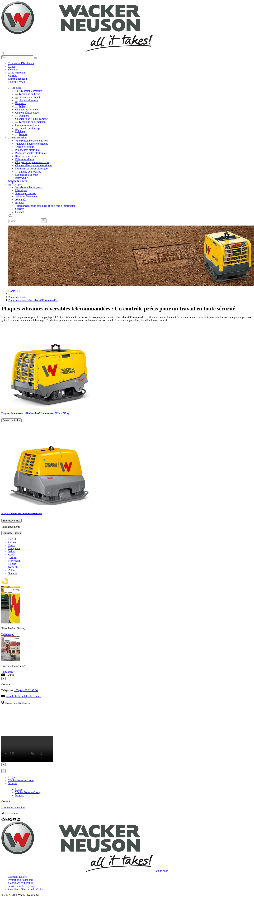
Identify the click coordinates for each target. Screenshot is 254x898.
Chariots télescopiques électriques (33, 165)
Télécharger (7, 634)
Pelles (22, 106)
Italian (11, 551)
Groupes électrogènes (27, 125)
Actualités (20, 199)
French (21, 81)
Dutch (11, 545)
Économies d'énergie (26, 174)
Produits (16, 87)
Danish (12, 563)
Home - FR (14, 290)
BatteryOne (21, 177)
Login (11, 66)
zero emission (19, 137)
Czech (11, 554)
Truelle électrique (24, 146)
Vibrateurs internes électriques (31, 143)
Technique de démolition (32, 121)
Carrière (12, 75)
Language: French (12, 533)
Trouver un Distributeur (21, 63)
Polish (11, 570)
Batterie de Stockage (30, 171)
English (12, 81)
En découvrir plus (11, 420)
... (9, 293)
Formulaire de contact (13, 807)
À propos (17, 184)
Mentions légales (17, 876)
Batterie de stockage (30, 128)
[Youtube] (15, 819)
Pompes (23, 134)
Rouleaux (20, 103)
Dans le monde (16, 72)
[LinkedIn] (18, 819)
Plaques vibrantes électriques (30, 153)
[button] (19, 78)
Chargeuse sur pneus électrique (32, 162)
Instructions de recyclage (21, 886)
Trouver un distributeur (17, 703)
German (12, 542)
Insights (19, 202)
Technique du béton (29, 93)
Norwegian (14, 560)
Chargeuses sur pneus (27, 109)
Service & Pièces (17, 180)
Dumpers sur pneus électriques (32, 168)
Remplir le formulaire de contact (23, 696)
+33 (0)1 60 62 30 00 (26, 690)
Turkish (12, 557)
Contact (12, 69)
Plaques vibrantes (28, 100)
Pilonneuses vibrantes (30, 97)
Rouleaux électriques (26, 156)
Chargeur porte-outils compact (31, 118)
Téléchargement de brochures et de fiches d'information (45, 205)
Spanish (12, 573)
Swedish (13, 566)
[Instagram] (7, 819)
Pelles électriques (24, 159)
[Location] (3, 819)
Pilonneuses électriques (27, 149)
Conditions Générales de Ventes (25, 889)
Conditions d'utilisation (20, 882)
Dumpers (24, 115)
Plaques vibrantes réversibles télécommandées (33, 300)
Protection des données (20, 879)
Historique (21, 190)
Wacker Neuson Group (21, 780)
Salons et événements (27, 196)
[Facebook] (11, 819)
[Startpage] (77, 50)
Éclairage (20, 131)
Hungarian (14, 548)
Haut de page (160, 870)
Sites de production (25, 193)
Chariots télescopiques (27, 112)
